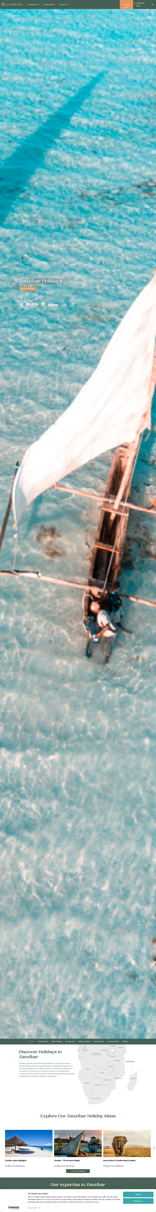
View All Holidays (28, 289)
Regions (125, 1042)
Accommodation (113, 1042)
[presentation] (154, 1148)
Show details (32, 1208)
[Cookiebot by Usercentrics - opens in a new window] (13, 1207)
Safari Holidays (56, 1042)
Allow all (138, 1194)
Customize (137, 1201)
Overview (31, 1042)
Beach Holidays (84, 1042)
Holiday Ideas (43, 1042)
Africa (21, 275)
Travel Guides (98, 1042)
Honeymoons (70, 1042)
